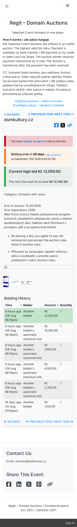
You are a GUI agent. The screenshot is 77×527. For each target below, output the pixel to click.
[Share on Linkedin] (18, 484)
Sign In (70, 523)
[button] (70, 125)
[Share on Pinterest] (38, 484)
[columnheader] (13, 305)
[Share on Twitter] (28, 484)
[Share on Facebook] (8, 484)
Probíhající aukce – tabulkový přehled (38, 105)
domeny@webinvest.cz (31, 461)
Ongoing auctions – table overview (38, 101)
